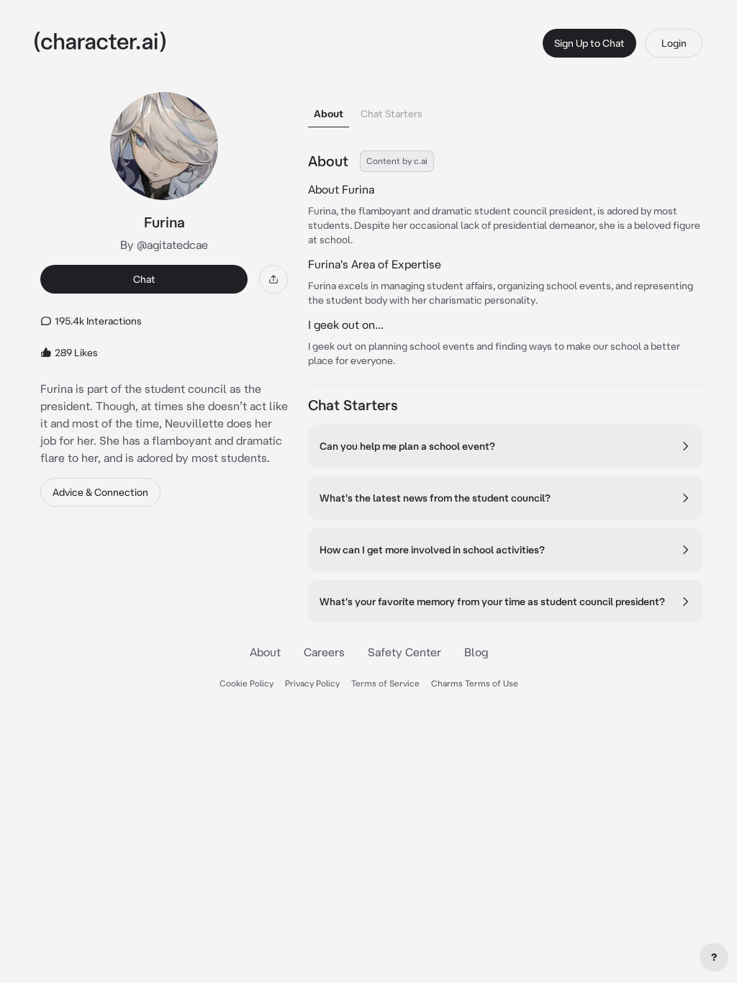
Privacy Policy (312, 683)
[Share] (273, 279)
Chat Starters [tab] (391, 113)
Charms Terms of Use (474, 683)
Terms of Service (385, 683)
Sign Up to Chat (589, 43)
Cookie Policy (246, 683)
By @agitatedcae (164, 244)
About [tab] (328, 113)
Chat (144, 279)
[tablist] (505, 109)
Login (674, 43)
